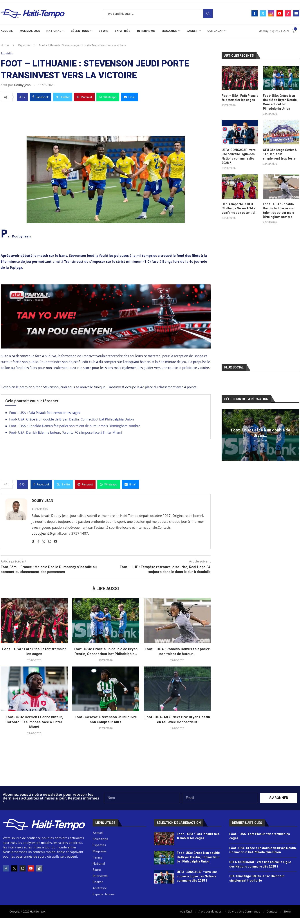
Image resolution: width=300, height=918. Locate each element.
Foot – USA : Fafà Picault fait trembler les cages (44, 412)
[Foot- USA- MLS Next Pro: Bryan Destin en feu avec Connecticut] (177, 688)
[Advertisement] (106, 117)
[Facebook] (254, 13)
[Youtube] (280, 13)
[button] (225, 435)
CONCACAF (215, 30)
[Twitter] (263, 13)
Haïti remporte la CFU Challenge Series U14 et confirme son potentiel (239, 208)
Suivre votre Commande (244, 911)
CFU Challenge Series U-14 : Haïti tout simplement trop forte (281, 154)
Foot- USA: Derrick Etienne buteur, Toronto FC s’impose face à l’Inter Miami (65, 432)
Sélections (80, 30)
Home (5, 45)
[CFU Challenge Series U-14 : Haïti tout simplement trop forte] (281, 132)
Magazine (169, 30)
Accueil (7, 30)
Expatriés (122, 30)
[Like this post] (23, 97)
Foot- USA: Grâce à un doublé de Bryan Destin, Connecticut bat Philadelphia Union (71, 419)
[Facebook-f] (6, 868)
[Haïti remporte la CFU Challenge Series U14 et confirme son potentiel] (240, 186)
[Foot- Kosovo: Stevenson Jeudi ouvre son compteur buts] (105, 688)
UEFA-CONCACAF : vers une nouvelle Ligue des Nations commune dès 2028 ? (239, 156)
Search (208, 13)
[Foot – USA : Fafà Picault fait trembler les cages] (34, 620)
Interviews (146, 30)
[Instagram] (271, 13)
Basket (192, 30)
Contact (272, 911)
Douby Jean (22, 85)
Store (103, 30)
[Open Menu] (296, 13)
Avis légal (186, 911)
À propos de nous (210, 911)
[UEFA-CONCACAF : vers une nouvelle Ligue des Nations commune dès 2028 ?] (240, 132)
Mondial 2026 (30, 30)
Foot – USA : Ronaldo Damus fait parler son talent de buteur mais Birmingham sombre (75, 426)
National (53, 30)
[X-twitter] (14, 868)
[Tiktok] (288, 13)
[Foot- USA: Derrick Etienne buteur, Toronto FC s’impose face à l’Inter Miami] (34, 688)
